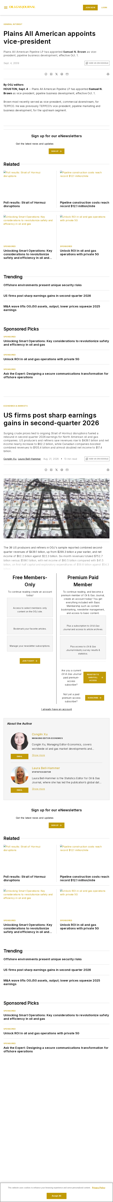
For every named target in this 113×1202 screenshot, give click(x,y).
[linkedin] (51, 74)
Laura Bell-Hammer (29, 458)
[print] (108, 74)
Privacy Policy (98, 1188)
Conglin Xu (10, 458)
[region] (56, 1192)
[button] (6, 7)
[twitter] (56, 74)
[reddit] (61, 74)
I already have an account (56, 709)
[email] (67, 74)
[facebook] (45, 74)
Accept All (56, 1196)
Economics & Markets (16, 406)
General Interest (13, 24)
